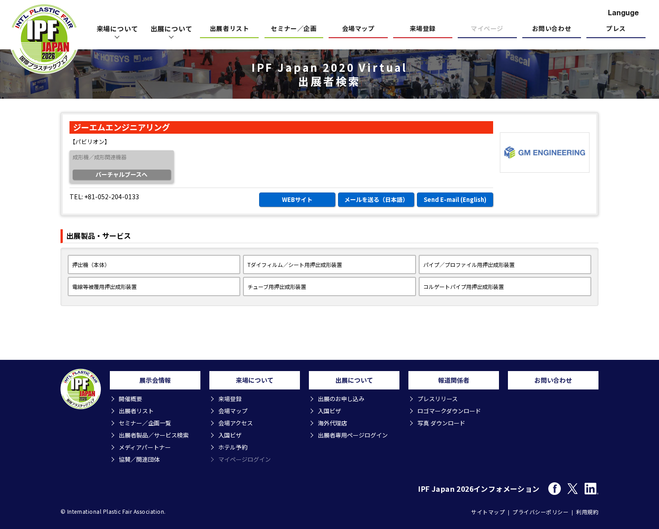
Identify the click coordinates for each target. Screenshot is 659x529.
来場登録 (423, 29)
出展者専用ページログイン (353, 435)
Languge (623, 12)
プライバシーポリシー (540, 512)
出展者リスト (229, 29)
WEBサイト (297, 199)
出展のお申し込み (341, 399)
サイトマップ (488, 512)
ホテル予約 (232, 447)
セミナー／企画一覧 (145, 423)
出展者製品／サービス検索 (154, 435)
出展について (172, 28)
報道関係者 (453, 380)
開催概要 (130, 399)
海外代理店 (332, 423)
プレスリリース (437, 399)
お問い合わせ (551, 29)
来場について (117, 28)
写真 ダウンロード (441, 423)
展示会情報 (155, 380)
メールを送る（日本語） (376, 199)
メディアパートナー (145, 447)
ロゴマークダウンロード (449, 411)
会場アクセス (235, 423)
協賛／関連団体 (139, 459)
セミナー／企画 (293, 29)
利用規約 (587, 512)
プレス (616, 29)
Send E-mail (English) (455, 199)
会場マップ (358, 29)
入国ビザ (230, 435)
